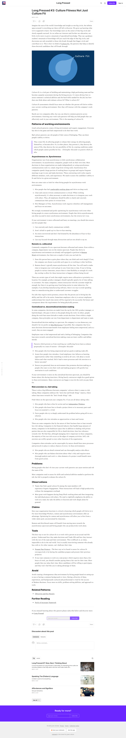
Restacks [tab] (43, 637)
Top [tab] (34, 658)
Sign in (120, 3)
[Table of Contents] (2, 369)
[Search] (101, 3)
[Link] (29, 124)
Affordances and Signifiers (42, 688)
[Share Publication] (105, 3)
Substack (54, 734)
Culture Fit (65, 44)
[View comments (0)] (39, 21)
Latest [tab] (38, 658)
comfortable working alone (60, 189)
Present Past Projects (42, 549)
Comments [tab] (36, 637)
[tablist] (39, 637)
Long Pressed (39, 613)
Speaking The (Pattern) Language (45, 676)
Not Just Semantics (37, 691)
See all (35, 700)
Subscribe (112, 3)
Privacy (62, 726)
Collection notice (74, 726)
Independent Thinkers (77, 404)
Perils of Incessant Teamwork (45, 602)
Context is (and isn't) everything (41, 679)
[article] (63, 667)
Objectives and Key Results (45, 594)
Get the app (71, 730)
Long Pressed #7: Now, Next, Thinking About (49, 663)
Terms (67, 726)
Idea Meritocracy (57, 325)
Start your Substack (58, 730)
